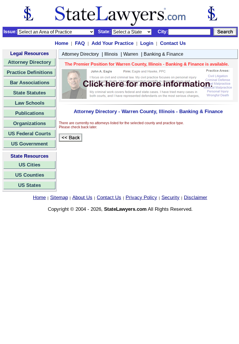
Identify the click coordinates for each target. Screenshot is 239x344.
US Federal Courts (29, 133)
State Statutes (29, 93)
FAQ (80, 43)
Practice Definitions (29, 72)
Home (61, 43)
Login (146, 43)
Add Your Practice (112, 43)
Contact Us (173, 43)
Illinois (111, 54)
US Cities (29, 165)
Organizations (29, 123)
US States (29, 185)
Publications (29, 113)
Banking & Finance (163, 54)
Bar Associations (29, 82)
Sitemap (59, 197)
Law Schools (29, 103)
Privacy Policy (141, 197)
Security (170, 197)
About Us (82, 197)
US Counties (29, 175)
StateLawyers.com (125, 209)
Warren (130, 54)
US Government (29, 144)
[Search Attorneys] (225, 32)
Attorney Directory (29, 62)
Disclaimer (195, 197)
